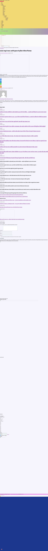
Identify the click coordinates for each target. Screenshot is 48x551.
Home (1, 47)
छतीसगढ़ (1, 109)
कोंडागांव (4, 11)
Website (1, 235)
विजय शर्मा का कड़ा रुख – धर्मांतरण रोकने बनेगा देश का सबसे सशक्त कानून (12, 219)
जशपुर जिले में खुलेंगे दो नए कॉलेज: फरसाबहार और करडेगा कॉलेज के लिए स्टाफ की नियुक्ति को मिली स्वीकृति (22, 126)
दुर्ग (3, 10)
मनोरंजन (2, 21)
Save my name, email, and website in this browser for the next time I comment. (11, 236)
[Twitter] (1, 81)
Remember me (3, 435)
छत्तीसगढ (3, 5)
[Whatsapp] (1, 84)
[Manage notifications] (1, 549)
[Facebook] (1, 79)
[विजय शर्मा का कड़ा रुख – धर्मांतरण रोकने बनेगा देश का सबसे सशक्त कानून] (7, 217)
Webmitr (22, 494)
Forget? (8, 434)
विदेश (2, 4)
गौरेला (6, 19)
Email (1, 233)
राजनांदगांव (4, 6)
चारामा (4, 7)
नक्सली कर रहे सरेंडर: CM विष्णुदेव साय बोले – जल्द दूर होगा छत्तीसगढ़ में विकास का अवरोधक (15, 203)
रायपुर (3, 8)
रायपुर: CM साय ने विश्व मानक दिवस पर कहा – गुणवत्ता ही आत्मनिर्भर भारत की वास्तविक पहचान (15, 200)
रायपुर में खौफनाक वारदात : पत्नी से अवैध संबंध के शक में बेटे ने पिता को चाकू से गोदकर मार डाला (20, 131)
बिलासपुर (4, 9)
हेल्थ (2, 26)
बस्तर (3, 13)
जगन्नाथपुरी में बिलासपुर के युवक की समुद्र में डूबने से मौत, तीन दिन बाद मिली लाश (17, 157)
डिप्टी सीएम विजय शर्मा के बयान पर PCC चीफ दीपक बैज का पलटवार (11, 207)
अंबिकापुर (5, 16)
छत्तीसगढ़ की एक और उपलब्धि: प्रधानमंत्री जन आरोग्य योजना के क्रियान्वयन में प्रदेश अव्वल (18, 147)
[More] (1, 87)
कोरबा (4, 14)
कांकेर (3, 12)
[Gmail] (1, 85)
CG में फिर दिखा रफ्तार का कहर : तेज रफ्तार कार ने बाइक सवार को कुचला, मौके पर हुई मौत (19, 136)
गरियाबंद (7, 17)
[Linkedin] (1, 82)
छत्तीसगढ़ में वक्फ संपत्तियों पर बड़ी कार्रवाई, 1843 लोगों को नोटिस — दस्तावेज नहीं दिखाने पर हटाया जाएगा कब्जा (23, 112)
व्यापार (2, 20)
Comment (1, 230)
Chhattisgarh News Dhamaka (14, 494)
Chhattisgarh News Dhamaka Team (4, 53)
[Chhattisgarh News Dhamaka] (4, 31)
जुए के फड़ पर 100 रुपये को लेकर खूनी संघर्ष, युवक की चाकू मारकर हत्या (15, 121)
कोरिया (4, 15)
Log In (5, 435)
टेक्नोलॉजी (3, 24)
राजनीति (2, 25)
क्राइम (2, 22)
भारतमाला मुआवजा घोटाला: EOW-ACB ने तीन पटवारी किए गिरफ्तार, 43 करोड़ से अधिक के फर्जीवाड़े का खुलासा (23, 116)
